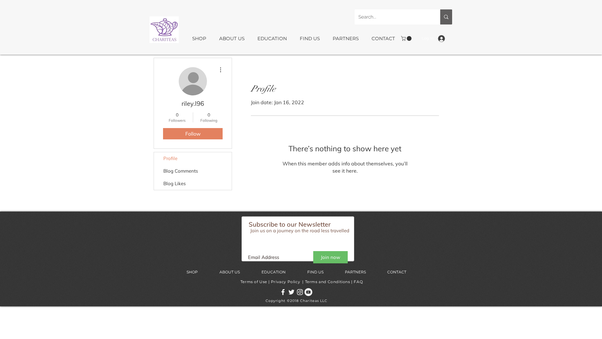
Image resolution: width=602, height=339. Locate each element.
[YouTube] (308, 292)
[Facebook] (283, 292)
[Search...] (446, 16)
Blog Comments (180, 171)
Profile (170, 158)
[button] (200, 38)
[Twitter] (291, 292)
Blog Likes (174, 183)
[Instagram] (300, 292)
